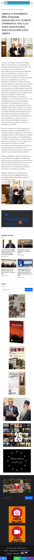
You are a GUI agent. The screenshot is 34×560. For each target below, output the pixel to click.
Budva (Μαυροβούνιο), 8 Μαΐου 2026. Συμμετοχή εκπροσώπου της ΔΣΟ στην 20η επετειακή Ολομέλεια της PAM (25, 272)
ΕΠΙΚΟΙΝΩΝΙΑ (16, 553)
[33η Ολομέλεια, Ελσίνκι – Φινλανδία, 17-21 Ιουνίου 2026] (25, 244)
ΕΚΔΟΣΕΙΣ (9, 553)
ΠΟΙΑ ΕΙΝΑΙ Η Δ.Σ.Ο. (14, 550)
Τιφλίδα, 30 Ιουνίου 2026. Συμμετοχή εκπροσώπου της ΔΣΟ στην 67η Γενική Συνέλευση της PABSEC (8, 252)
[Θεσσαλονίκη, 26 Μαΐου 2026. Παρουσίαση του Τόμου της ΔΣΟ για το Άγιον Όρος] (8, 263)
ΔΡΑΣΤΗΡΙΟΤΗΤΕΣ (11, 9)
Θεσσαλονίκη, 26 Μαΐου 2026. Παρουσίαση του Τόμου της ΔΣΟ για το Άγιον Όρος (8, 271)
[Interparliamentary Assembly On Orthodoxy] (17, 3)
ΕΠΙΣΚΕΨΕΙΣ (20, 9)
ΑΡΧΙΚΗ (6, 550)
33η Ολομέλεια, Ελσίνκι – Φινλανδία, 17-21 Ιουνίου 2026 (24, 251)
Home (4, 9)
